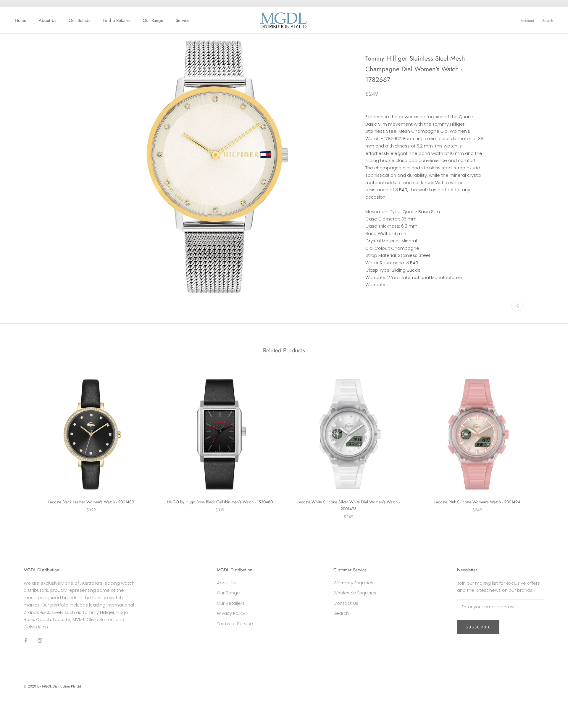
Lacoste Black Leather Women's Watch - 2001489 (91, 502)
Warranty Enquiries (353, 583)
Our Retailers (231, 603)
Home (20, 20)
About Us (47, 20)
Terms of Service (235, 623)
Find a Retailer (116, 20)
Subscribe (478, 627)
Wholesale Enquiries (354, 593)
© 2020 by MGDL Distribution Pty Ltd (52, 686)
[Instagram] (40, 640)
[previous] (18, 441)
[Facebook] (26, 640)
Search (547, 20)
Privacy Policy (231, 613)
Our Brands (79, 20)
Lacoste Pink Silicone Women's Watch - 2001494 (477, 502)
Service (183, 20)
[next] (549, 441)
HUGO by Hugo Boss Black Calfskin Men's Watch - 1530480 (220, 502)
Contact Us (345, 603)
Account (527, 20)
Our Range (153, 20)
